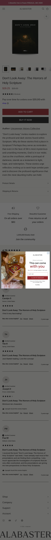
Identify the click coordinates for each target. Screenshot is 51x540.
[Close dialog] (48, 253)
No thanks (37, 284)
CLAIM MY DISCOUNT (37, 278)
